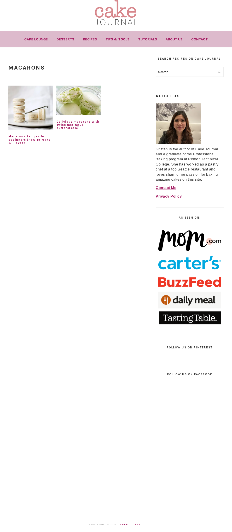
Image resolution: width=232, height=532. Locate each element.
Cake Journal (131, 524)
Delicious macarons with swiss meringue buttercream (77, 125)
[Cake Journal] (116, 27)
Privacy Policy (169, 196)
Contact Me (166, 188)
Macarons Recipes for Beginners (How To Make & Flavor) (29, 140)
